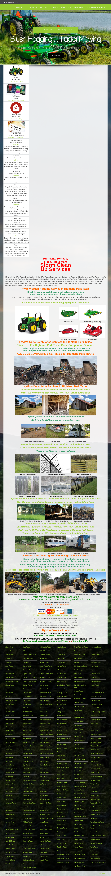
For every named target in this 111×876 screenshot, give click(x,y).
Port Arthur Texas (79, 756)
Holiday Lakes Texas (46, 746)
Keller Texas (43, 852)
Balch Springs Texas (11, 700)
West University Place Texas (97, 827)
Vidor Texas (94, 788)
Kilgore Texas (61, 651)
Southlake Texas (96, 696)
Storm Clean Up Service (98, 862)
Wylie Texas (94, 854)
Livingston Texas (62, 748)
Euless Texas (27, 776)
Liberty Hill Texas (62, 731)
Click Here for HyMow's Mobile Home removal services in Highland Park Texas (55, 502)
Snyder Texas (95, 685)
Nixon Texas (77, 674)
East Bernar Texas (28, 750)
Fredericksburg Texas (29, 803)
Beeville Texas (9, 719)
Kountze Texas (61, 666)
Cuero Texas (27, 700)
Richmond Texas (79, 790)
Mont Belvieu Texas (63, 858)
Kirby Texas (60, 658)
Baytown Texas (9, 708)
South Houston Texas (97, 693)
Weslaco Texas (95, 814)
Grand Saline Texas (46, 670)
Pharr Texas (77, 744)
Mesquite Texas (62, 835)
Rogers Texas (78, 824)
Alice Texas (8, 658)
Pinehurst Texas (79, 733)
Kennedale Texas (45, 864)
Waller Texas (95, 795)
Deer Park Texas (28, 715)
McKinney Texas (62, 832)
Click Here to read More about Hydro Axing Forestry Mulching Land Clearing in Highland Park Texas (55, 570)
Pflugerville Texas (79, 740)
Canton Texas (9, 826)
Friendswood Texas (29, 810)
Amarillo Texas (9, 674)
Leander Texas (61, 715)
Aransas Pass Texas (11, 681)
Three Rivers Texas (97, 753)
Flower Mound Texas (29, 788)
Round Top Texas (79, 835)
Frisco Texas (27, 814)
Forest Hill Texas (28, 791)
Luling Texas (60, 778)
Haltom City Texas (45, 696)
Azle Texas (8, 696)
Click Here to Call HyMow (16, 100)
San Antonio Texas (79, 854)
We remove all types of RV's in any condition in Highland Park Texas (55, 533)
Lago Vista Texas (62, 677)
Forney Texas (27, 795)
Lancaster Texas (62, 700)
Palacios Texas (78, 702)
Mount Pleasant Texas (81, 647)
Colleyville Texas (28, 658)
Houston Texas (44, 757)
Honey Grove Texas (46, 750)
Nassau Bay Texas (80, 655)
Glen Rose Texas (28, 864)
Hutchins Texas (44, 772)
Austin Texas (9, 693)
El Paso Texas (27, 769)
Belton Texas (9, 734)
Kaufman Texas (44, 848)
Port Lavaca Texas (79, 759)
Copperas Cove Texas (30, 677)
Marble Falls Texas (63, 813)
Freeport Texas (27, 807)
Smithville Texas (96, 681)
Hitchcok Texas (44, 742)
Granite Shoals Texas (46, 674)
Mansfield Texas (62, 805)
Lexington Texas (62, 723)
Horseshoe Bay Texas (46, 753)
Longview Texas (62, 763)
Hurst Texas (43, 769)
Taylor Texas (95, 723)
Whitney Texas (95, 839)
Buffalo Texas (9, 799)
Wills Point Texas (96, 851)
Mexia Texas (61, 839)
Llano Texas (60, 752)
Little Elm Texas (62, 734)
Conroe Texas (27, 666)
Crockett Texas (27, 693)
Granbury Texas (45, 662)
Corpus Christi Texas (29, 681)
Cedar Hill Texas (10, 841)
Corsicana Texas (28, 689)
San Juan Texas (79, 862)
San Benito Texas (79, 858)
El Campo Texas (28, 761)
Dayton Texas (27, 704)
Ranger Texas (78, 767)
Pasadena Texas (79, 718)
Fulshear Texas (27, 822)
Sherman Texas (95, 674)
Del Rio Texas (27, 719)
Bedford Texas (9, 715)
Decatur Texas (27, 712)
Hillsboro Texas (44, 738)
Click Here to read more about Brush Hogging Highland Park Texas (55, 302)
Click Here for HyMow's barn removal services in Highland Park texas (55, 393)
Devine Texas (27, 734)
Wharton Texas (95, 832)
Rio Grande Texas (79, 794)
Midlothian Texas (62, 847)
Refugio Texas (78, 778)
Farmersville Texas (29, 784)
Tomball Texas (95, 757)
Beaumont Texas (10, 712)
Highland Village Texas (47, 734)
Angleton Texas (9, 677)
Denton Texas (27, 727)
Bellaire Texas (9, 723)
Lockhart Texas (61, 756)
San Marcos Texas (79, 866)
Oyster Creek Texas (80, 699)
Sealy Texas (94, 666)
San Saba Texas (96, 647)
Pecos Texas (78, 725)
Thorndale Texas (96, 746)
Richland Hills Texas (80, 786)
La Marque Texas (62, 693)
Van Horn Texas (95, 780)
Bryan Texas (8, 791)
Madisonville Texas (63, 790)
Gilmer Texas (27, 856)
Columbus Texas (28, 662)
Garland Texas (27, 837)
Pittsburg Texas (78, 737)
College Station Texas (29, 655)
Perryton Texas (78, 729)
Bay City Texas (9, 704)
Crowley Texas (27, 696)
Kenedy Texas (44, 860)
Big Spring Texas (10, 742)
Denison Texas (27, 723)
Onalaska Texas (79, 695)
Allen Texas (8, 662)
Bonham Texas (9, 753)
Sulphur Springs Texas (98, 712)
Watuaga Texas (95, 799)
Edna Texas (26, 757)
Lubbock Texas (61, 771)
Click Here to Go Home (16, 82)
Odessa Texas (78, 691)
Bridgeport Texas (10, 780)
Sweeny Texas (95, 715)
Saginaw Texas (78, 847)
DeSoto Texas (27, 731)
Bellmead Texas (10, 727)
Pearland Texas (78, 721)
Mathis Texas (61, 824)
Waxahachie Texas (96, 803)
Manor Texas (61, 801)
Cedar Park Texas (10, 845)
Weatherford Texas (96, 807)
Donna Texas (27, 738)
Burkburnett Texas (10, 803)
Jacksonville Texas (46, 803)
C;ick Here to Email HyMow (16, 119)
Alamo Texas (9, 655)
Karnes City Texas (45, 841)
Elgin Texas (26, 765)
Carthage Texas (9, 837)
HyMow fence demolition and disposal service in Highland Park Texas (55, 444)
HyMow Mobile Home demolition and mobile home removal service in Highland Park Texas (56, 498)
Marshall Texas (61, 820)
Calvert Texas (9, 818)
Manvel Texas (61, 809)
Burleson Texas (9, 807)
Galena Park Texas (29, 829)
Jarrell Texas (44, 807)
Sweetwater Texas (96, 719)
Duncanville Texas (28, 742)
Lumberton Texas (62, 782)
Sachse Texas (78, 843)
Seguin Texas (95, 670)
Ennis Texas (26, 772)
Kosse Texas (61, 662)
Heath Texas (43, 712)
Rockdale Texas (79, 809)
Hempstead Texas (45, 719)
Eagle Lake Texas (28, 746)
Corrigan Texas (27, 685)
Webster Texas (95, 810)
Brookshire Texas (10, 784)
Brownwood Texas (10, 788)
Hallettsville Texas (45, 693)
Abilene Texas (9, 647)
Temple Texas (95, 727)
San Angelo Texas (79, 851)
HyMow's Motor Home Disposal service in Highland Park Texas (56, 523)
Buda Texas (8, 795)
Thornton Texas (95, 750)
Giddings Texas (27, 852)
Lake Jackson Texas (63, 685)
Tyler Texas (94, 761)
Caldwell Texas (9, 814)
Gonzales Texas (45, 655)
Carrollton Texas (10, 833)
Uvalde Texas (95, 772)
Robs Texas (77, 805)
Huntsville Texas (45, 765)
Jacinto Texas (44, 795)
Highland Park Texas (46, 731)
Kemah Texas (44, 856)
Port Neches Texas (80, 763)
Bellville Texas (9, 731)
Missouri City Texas (63, 854)
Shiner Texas (95, 677)
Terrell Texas (95, 731)
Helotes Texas (44, 715)
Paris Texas (77, 714)
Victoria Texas (95, 784)
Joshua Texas (44, 833)
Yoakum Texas (95, 858)
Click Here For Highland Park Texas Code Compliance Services (55, 345)
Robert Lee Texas (79, 797)
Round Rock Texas (80, 832)
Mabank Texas (61, 786)
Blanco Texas (9, 746)
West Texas (94, 818)
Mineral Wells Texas (63, 851)
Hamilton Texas (44, 700)
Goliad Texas (44, 651)
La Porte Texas (61, 704)
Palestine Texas (79, 706)
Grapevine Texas (45, 677)
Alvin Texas (8, 670)
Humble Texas (44, 761)
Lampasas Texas (62, 696)
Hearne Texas (44, 708)
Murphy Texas (78, 651)
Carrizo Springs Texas (11, 829)
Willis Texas (94, 847)
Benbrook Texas (10, 738)
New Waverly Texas (80, 670)
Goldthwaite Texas (45, 647)
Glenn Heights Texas (29, 868)
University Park (95, 769)
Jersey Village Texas (46, 818)
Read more (56, 55)
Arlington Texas (9, 685)
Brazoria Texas (9, 765)
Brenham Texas (9, 772)
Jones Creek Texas (46, 829)
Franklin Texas (27, 799)
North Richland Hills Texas (80, 686)
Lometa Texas (61, 759)
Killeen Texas (61, 655)
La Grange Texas (62, 674)
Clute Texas (26, 647)
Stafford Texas (95, 700)
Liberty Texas (61, 727)
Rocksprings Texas (80, 816)
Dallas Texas (27, 708)
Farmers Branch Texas (30, 780)
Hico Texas (43, 727)
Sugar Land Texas (96, 708)
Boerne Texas (9, 750)
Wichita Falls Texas (97, 843)
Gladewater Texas (28, 860)
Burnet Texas (9, 810)
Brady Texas (8, 761)
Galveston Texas (28, 833)
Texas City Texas (96, 738)
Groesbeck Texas (45, 681)
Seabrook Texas (96, 658)
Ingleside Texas (44, 780)
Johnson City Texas (46, 826)
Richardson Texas (79, 782)
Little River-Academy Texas (63, 739)
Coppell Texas (27, 674)
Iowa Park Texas (45, 788)
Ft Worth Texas (27, 818)
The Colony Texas (96, 742)
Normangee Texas (79, 681)
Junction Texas (44, 837)
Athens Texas (9, 689)
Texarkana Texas (96, 734)
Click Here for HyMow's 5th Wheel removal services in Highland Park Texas (55, 530)
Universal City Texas (97, 765)
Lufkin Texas (61, 775)
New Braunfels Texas (80, 666)
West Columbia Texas (97, 822)
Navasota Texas (79, 658)
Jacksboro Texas (45, 799)
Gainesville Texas (28, 826)
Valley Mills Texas (96, 776)
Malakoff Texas (61, 797)
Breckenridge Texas (11, 769)
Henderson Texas (45, 723)
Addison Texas (9, 651)
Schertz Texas (95, 655)
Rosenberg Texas (79, 828)
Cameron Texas (9, 822)
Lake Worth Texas (62, 689)
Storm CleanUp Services (55, 267)
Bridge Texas (9, 776)
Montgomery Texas (63, 862)
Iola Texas (43, 784)
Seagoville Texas (96, 662)
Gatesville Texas (28, 841)
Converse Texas (28, 670)
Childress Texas (10, 848)
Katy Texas (43, 845)
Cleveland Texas (10, 860)
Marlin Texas (61, 816)
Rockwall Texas (78, 820)
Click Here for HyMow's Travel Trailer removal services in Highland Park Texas (55, 527)
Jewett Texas (44, 822)
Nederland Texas (79, 662)
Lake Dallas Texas (62, 681)
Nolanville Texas (79, 677)
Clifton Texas (9, 864)
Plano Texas (77, 752)
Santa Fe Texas (95, 651)
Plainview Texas (79, 748)
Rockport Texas (78, 813)
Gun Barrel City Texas (46, 689)
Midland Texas (61, 843)
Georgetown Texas (28, 845)
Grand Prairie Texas (46, 666)
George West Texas (29, 848)
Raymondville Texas (80, 771)
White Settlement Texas (98, 835)
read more (16, 144)
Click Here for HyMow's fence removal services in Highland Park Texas (55, 448)
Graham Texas (44, 658)
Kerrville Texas (61, 647)
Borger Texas (9, 757)
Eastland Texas (27, 753)
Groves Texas (44, 685)
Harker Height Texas (46, 704)
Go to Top (102, 873)
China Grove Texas (11, 852)
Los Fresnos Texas (63, 767)
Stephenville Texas (96, 704)
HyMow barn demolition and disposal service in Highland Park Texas (55, 390)
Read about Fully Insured (16, 137)
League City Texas (62, 708)
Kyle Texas (60, 670)
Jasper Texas (44, 810)
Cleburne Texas (9, 856)
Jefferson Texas (45, 814)
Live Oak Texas (61, 744)
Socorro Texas (95, 689)
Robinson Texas (79, 801)
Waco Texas (94, 791)
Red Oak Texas (78, 775)
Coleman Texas (27, 651)
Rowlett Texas (78, 839)
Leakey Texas (61, 712)
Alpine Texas (9, 666)
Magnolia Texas (61, 794)
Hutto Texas (43, 776)
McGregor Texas (62, 828)
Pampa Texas (78, 710)
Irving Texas (43, 791)
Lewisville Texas (62, 719)
